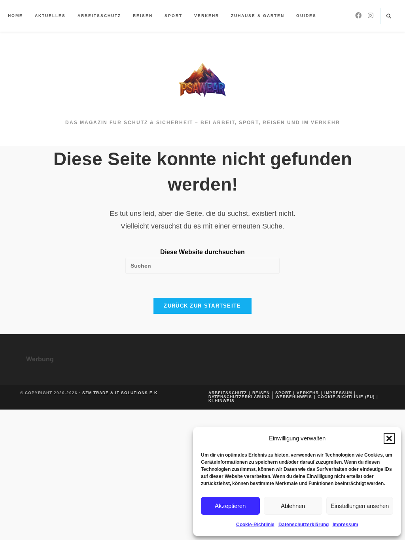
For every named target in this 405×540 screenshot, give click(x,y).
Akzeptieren (230, 505)
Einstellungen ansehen (360, 505)
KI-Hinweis (221, 400)
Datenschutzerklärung (303, 524)
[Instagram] (371, 15)
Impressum (345, 524)
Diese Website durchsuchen (202, 252)
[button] (389, 438)
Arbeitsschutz (227, 393)
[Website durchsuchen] (388, 16)
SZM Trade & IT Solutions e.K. (120, 393)
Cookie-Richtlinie (255, 524)
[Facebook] (358, 15)
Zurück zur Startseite (202, 306)
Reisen (261, 393)
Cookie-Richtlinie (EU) (346, 397)
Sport (283, 393)
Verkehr (308, 393)
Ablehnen (293, 505)
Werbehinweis (294, 397)
